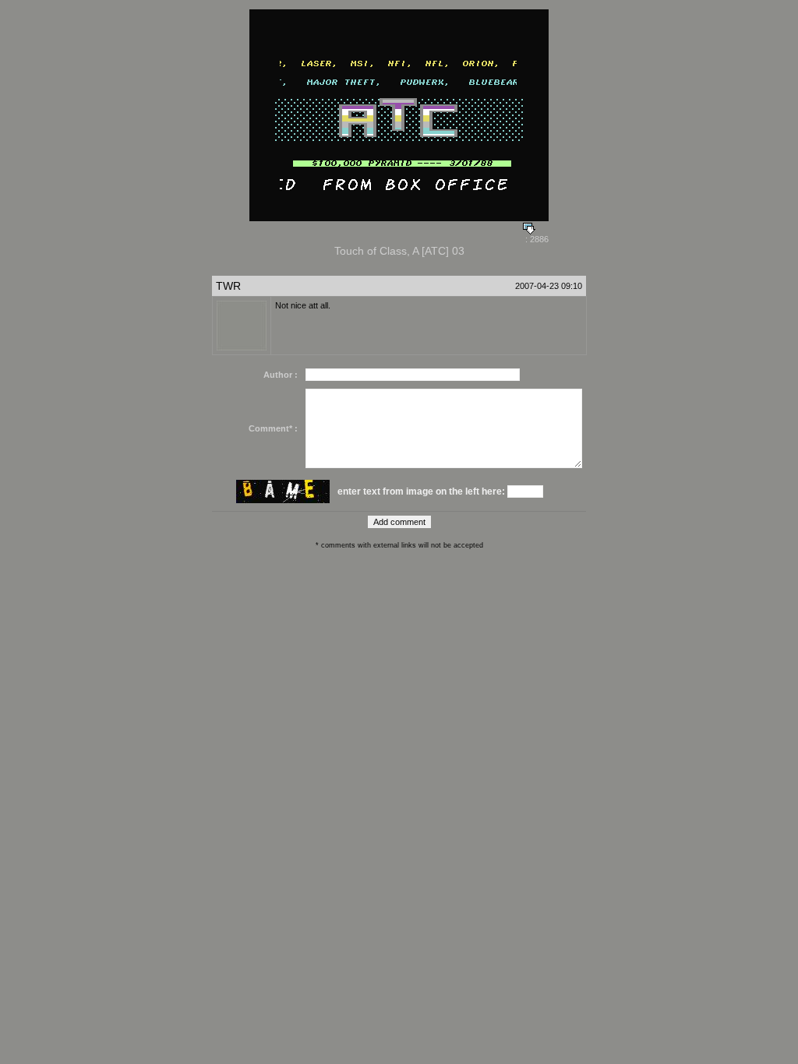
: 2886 (536, 239)
